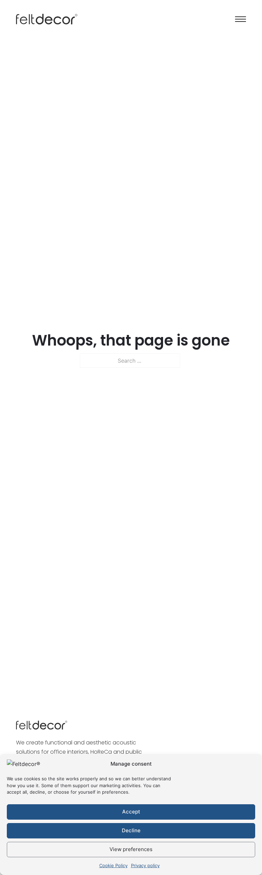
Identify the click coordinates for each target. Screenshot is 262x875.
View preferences (131, 849)
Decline (131, 830)
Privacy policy (145, 865)
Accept (131, 811)
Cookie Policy (113, 865)
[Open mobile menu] (240, 19)
